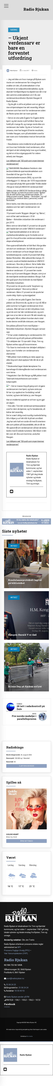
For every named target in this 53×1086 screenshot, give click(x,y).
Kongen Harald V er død (22, 634)
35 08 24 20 (11, 985)
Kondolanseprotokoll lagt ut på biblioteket (25, 581)
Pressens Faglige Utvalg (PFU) (17, 950)
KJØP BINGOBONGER (26, 766)
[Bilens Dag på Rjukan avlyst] (26, 667)
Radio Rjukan (36, 9)
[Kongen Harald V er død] (26, 615)
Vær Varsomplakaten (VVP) (16, 953)
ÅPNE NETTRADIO (26, 841)
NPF (19, 947)
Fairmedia (30, 1036)
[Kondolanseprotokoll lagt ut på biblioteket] (26, 563)
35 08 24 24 (23, 988)
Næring (13, 30)
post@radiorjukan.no (15, 978)
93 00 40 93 (20, 991)
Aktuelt (13, 546)
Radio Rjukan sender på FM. (18, 997)
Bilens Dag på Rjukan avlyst (25, 686)
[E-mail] (11, 492)
